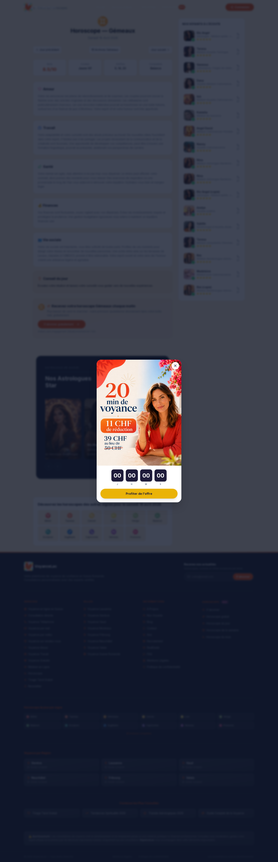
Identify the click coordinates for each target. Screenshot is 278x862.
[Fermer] (175, 366)
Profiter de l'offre (139, 494)
